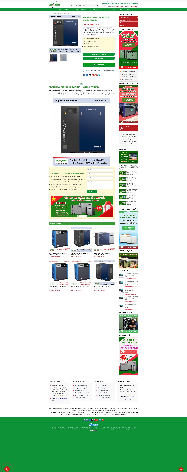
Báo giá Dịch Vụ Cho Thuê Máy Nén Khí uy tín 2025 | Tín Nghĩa (128, 167)
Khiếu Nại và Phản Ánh (80, 397)
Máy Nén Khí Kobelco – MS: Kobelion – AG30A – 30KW (80, 287)
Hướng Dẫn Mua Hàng (109, 1)
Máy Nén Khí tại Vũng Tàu (125, 412)
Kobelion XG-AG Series (68, 13)
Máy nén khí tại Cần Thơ (90, 414)
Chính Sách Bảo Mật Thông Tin (82, 385)
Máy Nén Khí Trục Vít (86, 410)
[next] (78, 34)
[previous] (51, 34)
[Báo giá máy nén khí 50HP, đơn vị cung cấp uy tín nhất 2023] (122, 203)
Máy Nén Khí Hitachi (80, 408)
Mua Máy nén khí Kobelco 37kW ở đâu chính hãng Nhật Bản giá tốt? (132, 191)
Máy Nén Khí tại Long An (98, 412)
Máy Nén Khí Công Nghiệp (55, 408)
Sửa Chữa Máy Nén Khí (103, 385)
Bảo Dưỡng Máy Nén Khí (103, 388)
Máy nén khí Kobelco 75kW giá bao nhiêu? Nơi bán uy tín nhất (132, 197)
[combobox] (84, 5)
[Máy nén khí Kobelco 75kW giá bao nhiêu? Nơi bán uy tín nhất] (122, 197)
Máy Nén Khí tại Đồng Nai (84, 412)
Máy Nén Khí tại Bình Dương (70, 412)
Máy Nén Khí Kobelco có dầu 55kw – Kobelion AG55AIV (102, 287)
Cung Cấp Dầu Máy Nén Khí (104, 395)
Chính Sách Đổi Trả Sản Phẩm (81, 395)
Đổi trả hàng (124, 1)
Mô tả (81, 83)
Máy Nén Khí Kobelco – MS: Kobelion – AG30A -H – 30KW (58, 254)
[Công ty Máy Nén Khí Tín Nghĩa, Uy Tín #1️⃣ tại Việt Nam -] (58, 5)
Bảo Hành (118, 1)
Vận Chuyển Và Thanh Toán (81, 390)
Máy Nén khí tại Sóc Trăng (104, 414)
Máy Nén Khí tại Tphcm (77, 414)
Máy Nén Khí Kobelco (58, 13)
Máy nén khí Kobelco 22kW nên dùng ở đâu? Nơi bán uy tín (131, 173)
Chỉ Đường (61, 393)
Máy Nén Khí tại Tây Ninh (112, 412)
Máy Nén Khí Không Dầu (128, 408)
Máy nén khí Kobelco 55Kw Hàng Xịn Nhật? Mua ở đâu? (131, 179)
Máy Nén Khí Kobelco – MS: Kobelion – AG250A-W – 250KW (103, 254)
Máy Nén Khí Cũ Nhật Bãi (109, 410)
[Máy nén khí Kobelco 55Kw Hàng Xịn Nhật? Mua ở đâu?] (122, 179)
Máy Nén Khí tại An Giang (55, 412)
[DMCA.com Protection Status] (93, 430)
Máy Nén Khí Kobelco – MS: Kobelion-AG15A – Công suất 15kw (58, 287)
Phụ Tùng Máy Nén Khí (103, 392)
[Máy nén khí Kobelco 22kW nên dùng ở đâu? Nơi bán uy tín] (122, 173)
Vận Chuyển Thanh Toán (133, 1)
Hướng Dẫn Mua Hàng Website (82, 388)
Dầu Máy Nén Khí (96, 410)
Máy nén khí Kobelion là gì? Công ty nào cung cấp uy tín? (132, 185)
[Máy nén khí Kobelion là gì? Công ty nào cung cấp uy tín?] (122, 185)
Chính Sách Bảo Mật (99, 1)
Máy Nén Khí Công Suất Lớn (104, 397)
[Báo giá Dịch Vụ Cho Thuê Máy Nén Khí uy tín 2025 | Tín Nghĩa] (128, 157)
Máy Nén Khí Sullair (91, 408)
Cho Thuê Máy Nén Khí (103, 390)
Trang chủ (51, 13)
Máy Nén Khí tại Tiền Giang (119, 414)
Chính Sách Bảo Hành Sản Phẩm (82, 392)
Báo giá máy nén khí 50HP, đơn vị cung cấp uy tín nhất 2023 (132, 203)
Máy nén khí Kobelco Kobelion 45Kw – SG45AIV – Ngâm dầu (80, 254)
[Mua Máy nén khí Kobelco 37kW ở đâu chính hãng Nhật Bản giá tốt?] (122, 191)
